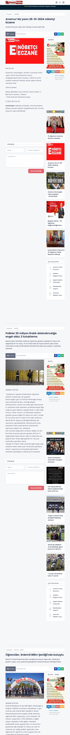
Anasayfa (9, 14)
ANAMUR (16, 14)
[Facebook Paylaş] (55, 34)
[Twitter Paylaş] (59, 34)
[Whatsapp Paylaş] (62, 34)
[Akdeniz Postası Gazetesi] (14, 2)
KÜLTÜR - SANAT (19, 650)
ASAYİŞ (16, 328)
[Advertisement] (25, 128)
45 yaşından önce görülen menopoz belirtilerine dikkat (40, 6)
